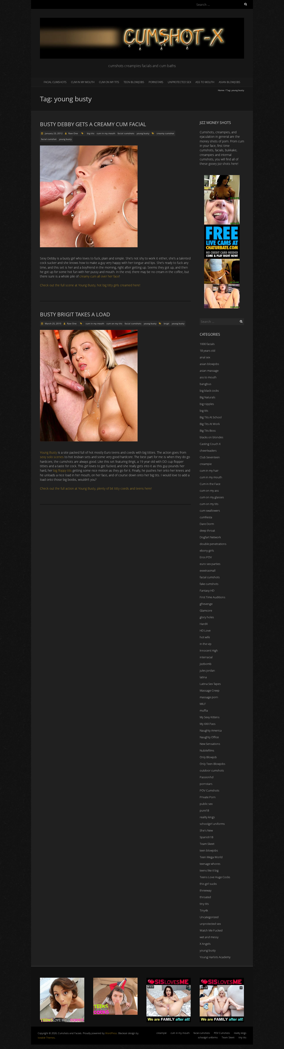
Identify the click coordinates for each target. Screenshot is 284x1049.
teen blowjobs (134, 82)
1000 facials (207, 344)
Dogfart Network (210, 537)
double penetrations (213, 544)
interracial (206, 657)
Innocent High (209, 650)
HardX (204, 624)
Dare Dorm (207, 524)
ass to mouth (204, 82)
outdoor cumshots (212, 770)
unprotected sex (179, 82)
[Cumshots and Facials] (142, 20)
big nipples (207, 404)
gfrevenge (206, 604)
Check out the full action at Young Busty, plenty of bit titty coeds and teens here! (96, 488)
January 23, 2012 (53, 133)
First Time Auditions (212, 597)
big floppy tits (62, 470)
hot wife (205, 637)
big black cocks (209, 391)
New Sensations (210, 744)
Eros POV (206, 557)
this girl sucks (208, 884)
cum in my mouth (83, 82)
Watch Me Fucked (211, 930)
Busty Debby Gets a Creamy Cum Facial (93, 124)
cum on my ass (209, 491)
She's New (206, 830)
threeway (205, 890)
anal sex (205, 357)
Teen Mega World (211, 857)
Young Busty (48, 452)
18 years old (207, 351)
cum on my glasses (212, 497)
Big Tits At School (211, 417)
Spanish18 (206, 837)
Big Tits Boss (208, 431)
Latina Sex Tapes (210, 684)
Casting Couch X (210, 444)
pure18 (204, 810)
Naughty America (211, 730)
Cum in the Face (210, 484)
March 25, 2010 (52, 323)
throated (205, 897)
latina (203, 677)
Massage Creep (209, 690)
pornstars (156, 82)
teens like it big (209, 870)
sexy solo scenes (52, 457)
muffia (204, 710)
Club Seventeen (210, 457)
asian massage (209, 371)
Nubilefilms (207, 750)
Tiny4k (204, 910)
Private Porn (208, 797)
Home (221, 90)
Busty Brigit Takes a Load (75, 314)
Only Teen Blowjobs (212, 764)
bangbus (205, 384)
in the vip (205, 644)
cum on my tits (109, 82)
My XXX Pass (207, 724)
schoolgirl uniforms (212, 824)
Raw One (73, 133)
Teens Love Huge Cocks (215, 877)
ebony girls (207, 550)
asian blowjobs (229, 82)
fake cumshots (209, 584)
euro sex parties (210, 564)
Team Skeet (207, 844)
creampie (206, 464)
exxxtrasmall (207, 570)
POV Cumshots (209, 790)
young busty (143, 133)
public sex (206, 804)
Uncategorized (209, 917)
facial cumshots (55, 82)
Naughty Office (209, 737)
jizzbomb (205, 664)
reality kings (207, 817)
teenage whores (210, 864)
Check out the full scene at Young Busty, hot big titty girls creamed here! (90, 285)
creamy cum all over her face (99, 276)
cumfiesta (206, 517)
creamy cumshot (165, 133)
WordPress (111, 1033)
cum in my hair (209, 471)
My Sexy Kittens (209, 717)
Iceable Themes (46, 1037)
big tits (90, 133)
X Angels (205, 944)
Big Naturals (207, 397)
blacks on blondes (211, 437)
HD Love (205, 630)
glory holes (207, 617)
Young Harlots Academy (215, 957)
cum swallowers (210, 511)
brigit (166, 323)
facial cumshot (49, 139)
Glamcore (206, 610)
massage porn (209, 697)
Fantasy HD (207, 590)
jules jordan (207, 670)
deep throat (207, 530)
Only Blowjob (208, 757)
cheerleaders (208, 451)
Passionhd (206, 777)
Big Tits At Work (210, 424)
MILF (203, 704)
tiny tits (204, 904)
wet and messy (209, 937)
